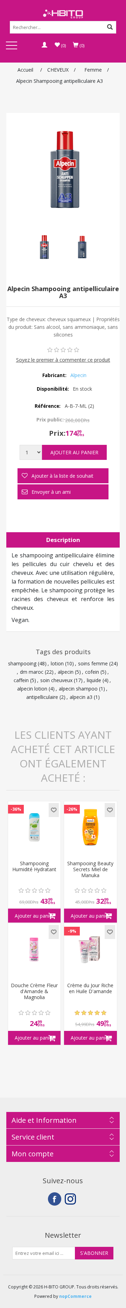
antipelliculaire (42, 697)
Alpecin (78, 375)
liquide (94, 680)
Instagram (71, 1199)
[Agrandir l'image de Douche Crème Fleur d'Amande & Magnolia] (34, 949)
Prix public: (50, 419)
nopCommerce (75, 1296)
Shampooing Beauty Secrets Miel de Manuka (90, 869)
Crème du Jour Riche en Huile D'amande (90, 989)
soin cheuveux (56, 680)
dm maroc (31, 672)
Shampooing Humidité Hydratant (34, 867)
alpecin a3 (81, 697)
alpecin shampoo (78, 688)
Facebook (54, 1199)
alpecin (66, 672)
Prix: (57, 433)
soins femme (93, 663)
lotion (57, 663)
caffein (21, 680)
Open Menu (11, 46)
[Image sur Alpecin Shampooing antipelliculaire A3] (43, 247)
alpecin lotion (32, 688)
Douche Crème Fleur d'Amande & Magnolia (34, 991)
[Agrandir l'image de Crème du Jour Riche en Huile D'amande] (90, 949)
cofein (92, 672)
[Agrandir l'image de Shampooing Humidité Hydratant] (34, 827)
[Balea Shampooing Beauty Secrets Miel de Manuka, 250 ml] (90, 827)
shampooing (22, 663)
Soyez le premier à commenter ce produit (63, 359)
